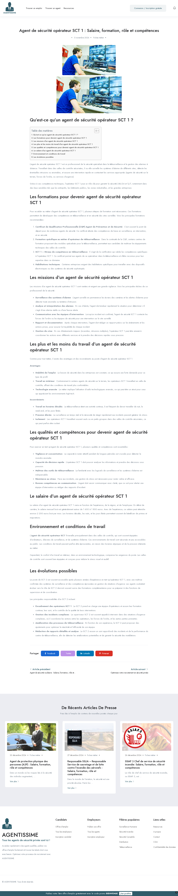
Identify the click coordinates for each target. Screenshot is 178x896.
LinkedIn (86, 653)
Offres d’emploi (61, 826)
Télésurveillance (125, 847)
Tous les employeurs (63, 831)
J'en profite (126, 893)
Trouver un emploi (34, 8)
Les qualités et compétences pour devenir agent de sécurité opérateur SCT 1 (66, 147)
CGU (155, 842)
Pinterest (105, 653)
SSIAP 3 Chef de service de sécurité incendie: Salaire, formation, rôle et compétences (145, 765)
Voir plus (13, 781)
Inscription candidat (63, 837)
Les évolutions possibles (44, 157)
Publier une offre (94, 826)
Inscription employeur (96, 837)
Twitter (68, 653)
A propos (157, 831)
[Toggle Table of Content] (95, 130)
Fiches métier (98, 37)
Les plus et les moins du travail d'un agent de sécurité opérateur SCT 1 (63, 144)
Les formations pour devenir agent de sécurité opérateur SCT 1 (60, 138)
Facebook (51, 653)
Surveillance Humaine (128, 826)
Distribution (123, 842)
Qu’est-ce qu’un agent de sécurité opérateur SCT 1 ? (55, 134)
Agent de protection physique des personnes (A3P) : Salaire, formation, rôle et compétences (30, 765)
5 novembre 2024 (81, 37)
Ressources (69, 8)
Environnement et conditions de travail (49, 153)
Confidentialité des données (164, 847)
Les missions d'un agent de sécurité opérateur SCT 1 (56, 141)
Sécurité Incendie (126, 831)
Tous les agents (93, 831)
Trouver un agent (52, 8)
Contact (156, 837)
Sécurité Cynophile (126, 837)
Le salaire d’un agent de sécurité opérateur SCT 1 (55, 150)
